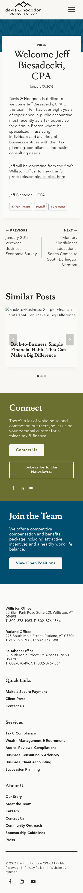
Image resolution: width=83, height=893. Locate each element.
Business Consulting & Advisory (32, 755)
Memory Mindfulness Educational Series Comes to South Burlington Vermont (62, 247)
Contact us (26, 449)
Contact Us (15, 706)
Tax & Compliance (21, 733)
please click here (50, 176)
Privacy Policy (34, 868)
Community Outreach (24, 825)
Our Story (14, 796)
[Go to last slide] (13, 340)
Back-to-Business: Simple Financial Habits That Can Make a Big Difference (38, 349)
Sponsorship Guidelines (25, 833)
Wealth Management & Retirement (35, 740)
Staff (40, 207)
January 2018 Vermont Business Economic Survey (21, 242)
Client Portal (16, 699)
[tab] (38, 376)
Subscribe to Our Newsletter (42, 469)
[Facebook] (10, 881)
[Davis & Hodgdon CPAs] (23, 8)
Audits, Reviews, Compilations (31, 747)
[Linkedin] (21, 881)
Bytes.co (11, 872)
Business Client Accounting (28, 762)
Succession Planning (23, 769)
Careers (12, 811)
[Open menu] (71, 9)
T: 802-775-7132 (18, 640)
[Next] (70, 340)
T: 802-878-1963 (19, 621)
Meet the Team (18, 804)
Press (41, 45)
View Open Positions (36, 562)
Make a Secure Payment (26, 691)
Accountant (20, 207)
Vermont (57, 207)
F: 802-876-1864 (47, 621)
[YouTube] (33, 881)
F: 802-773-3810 (46, 640)
